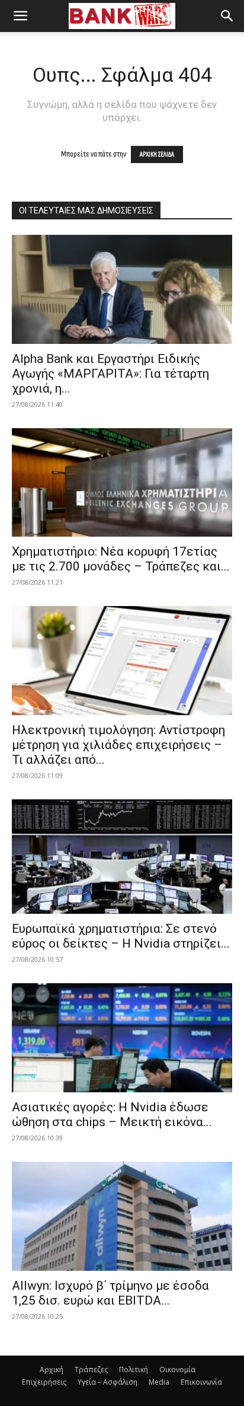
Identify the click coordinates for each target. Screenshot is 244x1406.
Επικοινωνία (201, 1382)
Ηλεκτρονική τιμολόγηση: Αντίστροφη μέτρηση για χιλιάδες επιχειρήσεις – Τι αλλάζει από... (118, 745)
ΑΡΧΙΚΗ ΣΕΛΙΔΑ (157, 154)
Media (159, 1382)
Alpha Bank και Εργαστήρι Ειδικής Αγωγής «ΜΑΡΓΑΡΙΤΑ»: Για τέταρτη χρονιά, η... (110, 374)
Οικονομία (177, 1369)
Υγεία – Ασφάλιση (107, 1382)
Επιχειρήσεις (44, 1382)
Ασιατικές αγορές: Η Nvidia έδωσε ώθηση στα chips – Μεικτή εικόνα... (112, 1114)
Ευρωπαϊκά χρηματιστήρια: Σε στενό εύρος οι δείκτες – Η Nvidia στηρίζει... (121, 936)
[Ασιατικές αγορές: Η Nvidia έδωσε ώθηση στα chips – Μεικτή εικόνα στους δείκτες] (122, 1037)
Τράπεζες (91, 1369)
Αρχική (51, 1369)
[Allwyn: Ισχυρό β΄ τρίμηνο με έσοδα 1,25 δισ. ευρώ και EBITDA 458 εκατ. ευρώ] (122, 1216)
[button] (20, 16)
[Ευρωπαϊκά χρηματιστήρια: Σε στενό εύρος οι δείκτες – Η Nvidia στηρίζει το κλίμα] (122, 856)
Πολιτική (133, 1369)
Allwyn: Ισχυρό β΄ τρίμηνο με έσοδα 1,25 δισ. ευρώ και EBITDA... (110, 1293)
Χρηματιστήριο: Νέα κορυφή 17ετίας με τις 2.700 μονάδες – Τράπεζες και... (121, 558)
